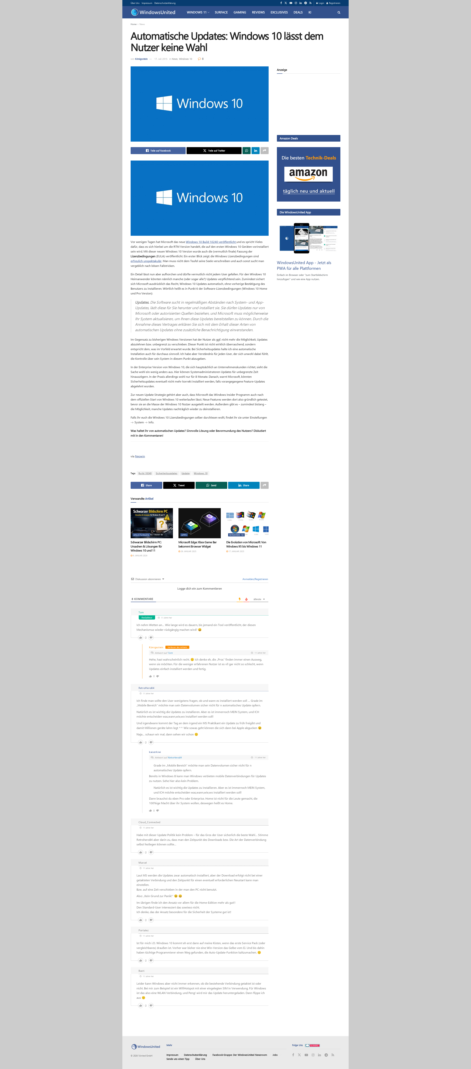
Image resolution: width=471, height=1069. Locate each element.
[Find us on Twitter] (285, 3)
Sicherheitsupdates (166, 473)
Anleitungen (141, 534)
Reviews (258, 12)
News (142, 24)
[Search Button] (339, 12)
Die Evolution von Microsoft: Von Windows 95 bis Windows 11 (246, 544)
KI (310, 12)
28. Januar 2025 (188, 551)
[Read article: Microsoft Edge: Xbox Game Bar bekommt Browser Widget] (199, 523)
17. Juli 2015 (160, 58)
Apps (184, 534)
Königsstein (141, 58)
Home (134, 24)
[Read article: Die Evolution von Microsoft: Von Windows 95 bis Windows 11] (247, 523)
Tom (170, 652)
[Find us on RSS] (310, 3)
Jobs (275, 1054)
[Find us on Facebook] (281, 3)
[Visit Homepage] (154, 12)
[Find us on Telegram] (305, 3)
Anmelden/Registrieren (255, 579)
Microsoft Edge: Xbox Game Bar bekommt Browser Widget (197, 544)
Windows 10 (185, 58)
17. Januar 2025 (236, 551)
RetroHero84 (175, 757)
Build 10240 (145, 473)
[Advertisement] (308, 105)
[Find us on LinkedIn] (301, 3)
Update (186, 473)
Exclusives (279, 12)
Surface (221, 12)
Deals (298, 12)
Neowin (140, 456)
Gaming (240, 12)
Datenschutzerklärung (165, 2)
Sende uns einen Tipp (178, 1058)
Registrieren (334, 2)
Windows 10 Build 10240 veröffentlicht (211, 242)
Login (321, 2)
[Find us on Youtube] (291, 3)
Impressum (147, 2)
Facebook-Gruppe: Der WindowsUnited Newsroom (240, 1054)
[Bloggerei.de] (312, 1045)
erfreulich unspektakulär (146, 261)
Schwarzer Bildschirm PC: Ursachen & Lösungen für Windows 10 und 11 (146, 546)
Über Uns (135, 2)
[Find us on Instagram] (296, 3)
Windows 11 (197, 12)
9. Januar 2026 (139, 555)
